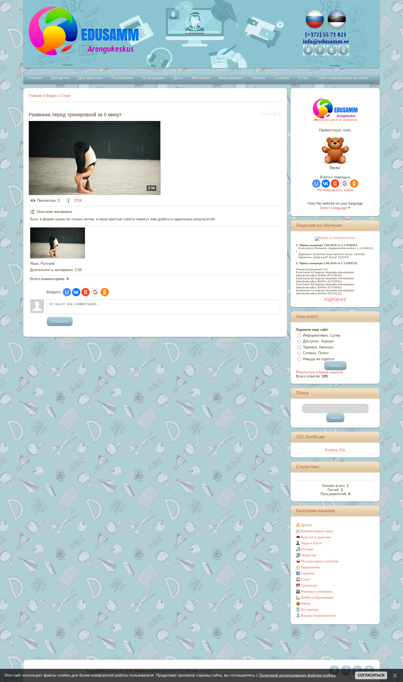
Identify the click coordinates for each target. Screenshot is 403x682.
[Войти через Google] (95, 292)
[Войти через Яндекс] (85, 292)
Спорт (66, 96)
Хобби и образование (317, 597)
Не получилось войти (335, 190)
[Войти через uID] (67, 292)
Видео (51, 96)
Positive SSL (335, 450)
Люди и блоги (311, 543)
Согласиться (371, 675)
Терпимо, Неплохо (318, 347)
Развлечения (310, 567)
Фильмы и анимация (316, 591)
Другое (306, 525)
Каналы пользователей (318, 615)
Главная (35, 96)
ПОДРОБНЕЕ (335, 300)
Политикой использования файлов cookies (297, 675)
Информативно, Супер (321, 335)
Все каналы (309, 609)
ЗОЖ (78, 200)
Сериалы (307, 573)
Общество (308, 555)
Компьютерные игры (317, 531)
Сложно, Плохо (315, 353)
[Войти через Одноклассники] (105, 292)
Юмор (305, 603)
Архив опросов (330, 372)
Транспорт (309, 585)
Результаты (305, 372)
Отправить (60, 321)
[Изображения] (57, 242)
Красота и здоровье (316, 537)
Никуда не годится (318, 359)
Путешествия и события (319, 561)
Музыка (307, 549)
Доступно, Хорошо (318, 341)
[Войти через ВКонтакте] (76, 292)
